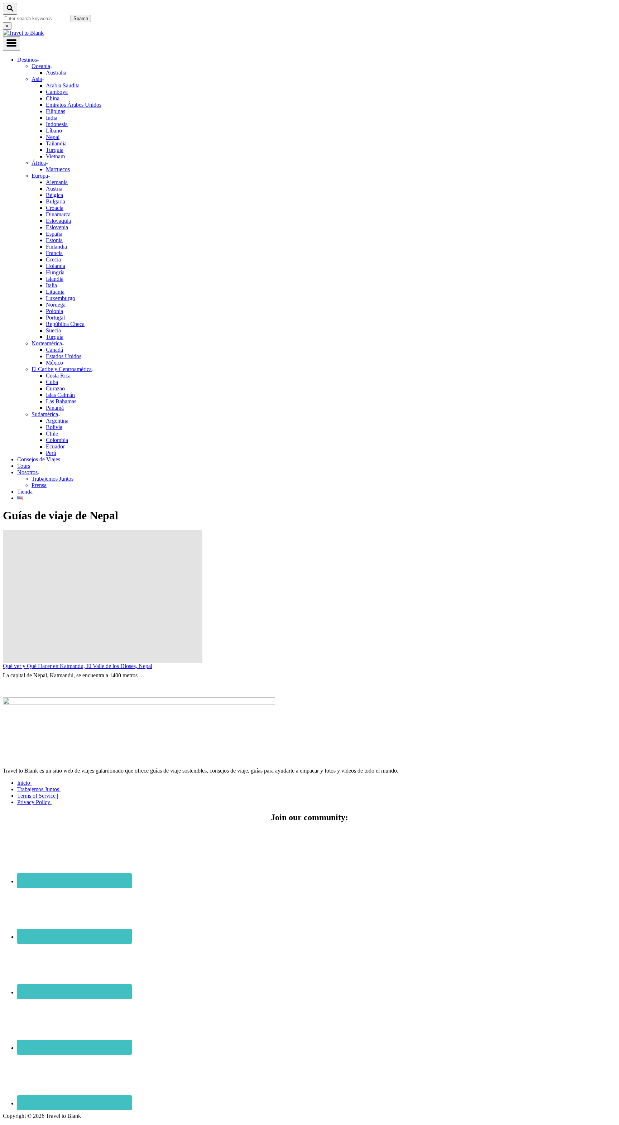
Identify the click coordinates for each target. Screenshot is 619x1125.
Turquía (54, 150)
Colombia (57, 440)
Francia (54, 253)
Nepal (52, 137)
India (51, 118)
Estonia (54, 240)
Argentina (57, 421)
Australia (56, 72)
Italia (51, 285)
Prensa (39, 485)
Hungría (55, 272)
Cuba (52, 382)
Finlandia (56, 247)
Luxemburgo (60, 298)
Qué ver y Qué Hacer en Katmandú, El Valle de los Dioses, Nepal (77, 666)
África (39, 163)
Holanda (55, 266)
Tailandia (56, 143)
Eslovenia (57, 227)
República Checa (65, 324)
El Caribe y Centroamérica (62, 369)
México (54, 363)
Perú (51, 453)
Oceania (41, 66)
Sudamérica (45, 414)
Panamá (55, 408)
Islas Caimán (60, 395)
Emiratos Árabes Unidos (73, 105)
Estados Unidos (63, 356)
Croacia (54, 208)
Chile (52, 434)
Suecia (53, 330)
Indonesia (57, 124)
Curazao (55, 388)
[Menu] (11, 43)
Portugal (55, 317)
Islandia (54, 279)
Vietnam (55, 156)
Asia (37, 79)
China (52, 98)
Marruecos (58, 169)
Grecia (53, 259)
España (54, 234)
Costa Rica (58, 375)
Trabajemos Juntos (52, 479)
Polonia (54, 311)
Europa (40, 176)
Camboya (57, 92)
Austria (54, 189)
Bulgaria (55, 201)
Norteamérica (47, 343)
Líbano (54, 131)
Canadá (54, 350)
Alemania (57, 182)
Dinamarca (58, 214)
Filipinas (55, 111)
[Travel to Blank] (23, 33)
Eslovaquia (58, 221)
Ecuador (55, 446)
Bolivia (54, 427)
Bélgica (54, 195)
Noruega (56, 305)
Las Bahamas (61, 401)
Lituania (55, 292)
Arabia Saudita (63, 85)
